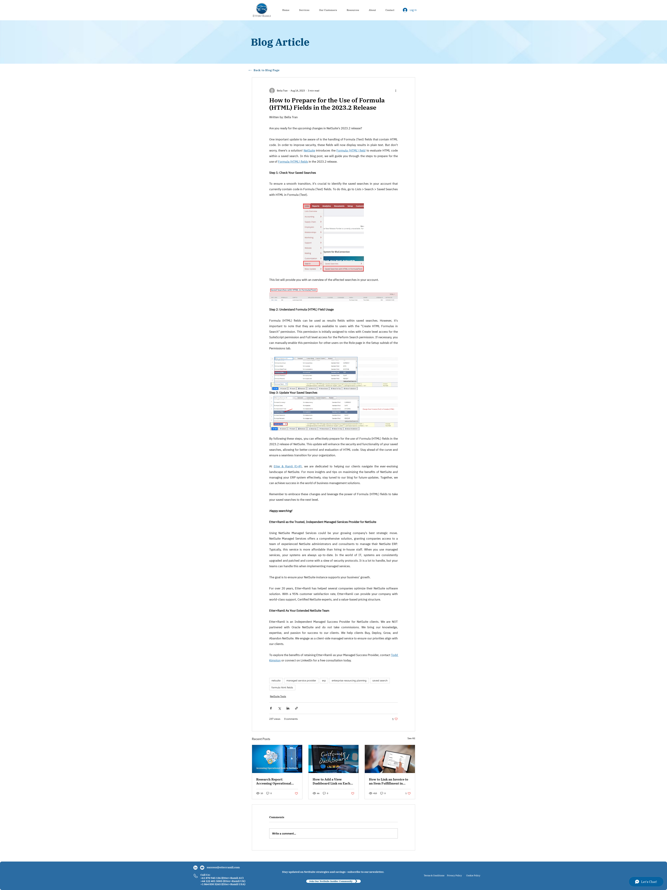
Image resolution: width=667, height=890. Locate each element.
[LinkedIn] (195, 868)
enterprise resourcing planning (349, 680)
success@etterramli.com (223, 867)
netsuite (276, 680)
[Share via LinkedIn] (288, 708)
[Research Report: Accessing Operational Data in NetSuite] (277, 759)
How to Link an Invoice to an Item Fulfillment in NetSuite (388, 781)
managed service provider (301, 680)
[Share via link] (296, 708)
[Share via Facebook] (271, 708)
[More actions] (396, 91)
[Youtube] (202, 868)
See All (411, 738)
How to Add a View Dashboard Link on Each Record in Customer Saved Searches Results (333, 781)
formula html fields (282, 687)
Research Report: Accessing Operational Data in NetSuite (273, 781)
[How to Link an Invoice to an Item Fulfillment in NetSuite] (390, 759)
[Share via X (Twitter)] (279, 708)
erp (324, 680)
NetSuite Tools (278, 696)
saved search (380, 680)
